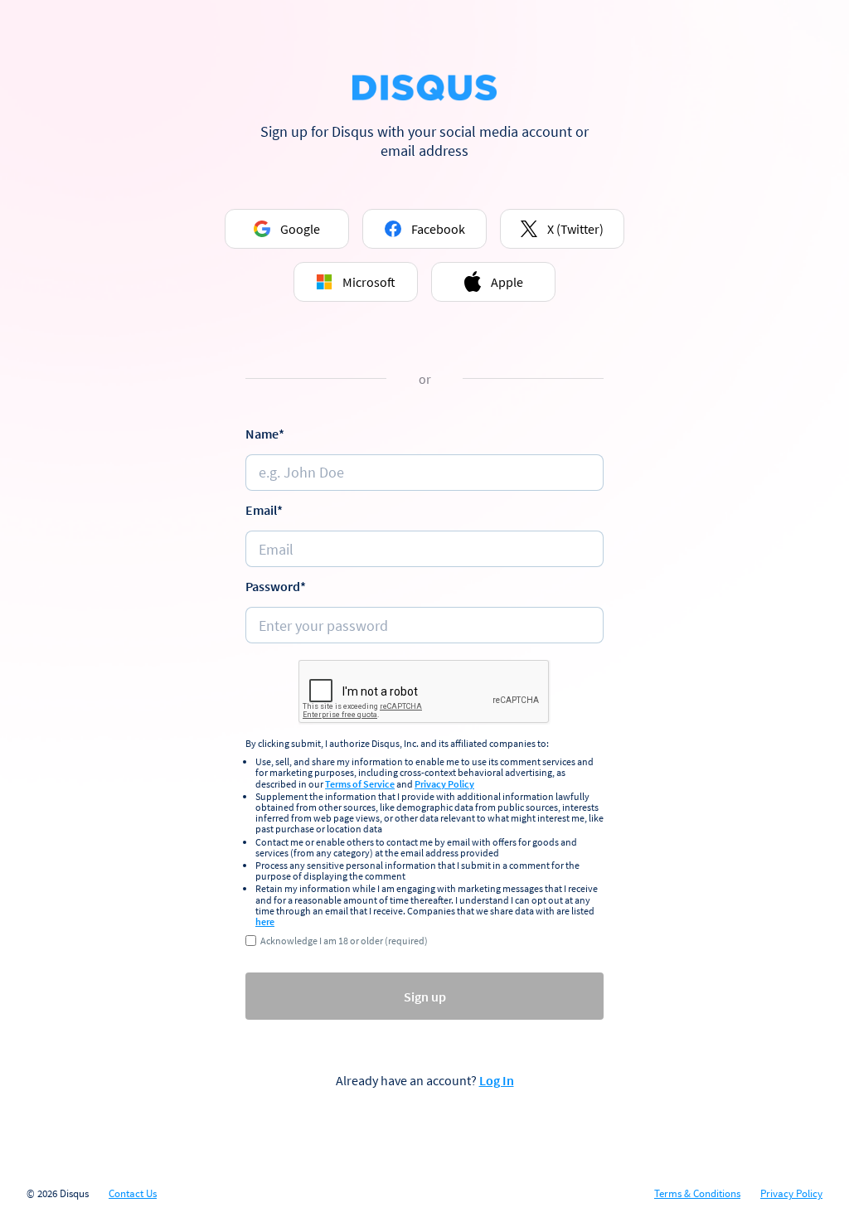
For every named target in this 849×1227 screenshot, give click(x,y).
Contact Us (133, 1193)
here (264, 921)
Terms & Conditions (697, 1193)
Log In (496, 1080)
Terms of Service (360, 784)
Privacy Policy (444, 784)
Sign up (425, 996)
